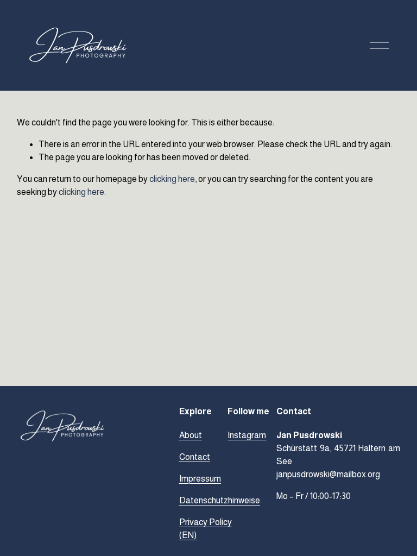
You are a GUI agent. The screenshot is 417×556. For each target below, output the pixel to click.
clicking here (172, 179)
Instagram (247, 435)
